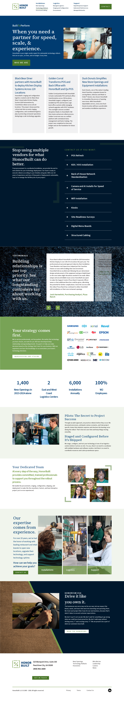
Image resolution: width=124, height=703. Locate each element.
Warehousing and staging (27, 356)
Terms (79, 690)
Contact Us (20, 572)
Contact (105, 6)
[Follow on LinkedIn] (110, 691)
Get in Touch (40, 678)
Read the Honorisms (77, 631)
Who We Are (21, 62)
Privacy (68, 690)
